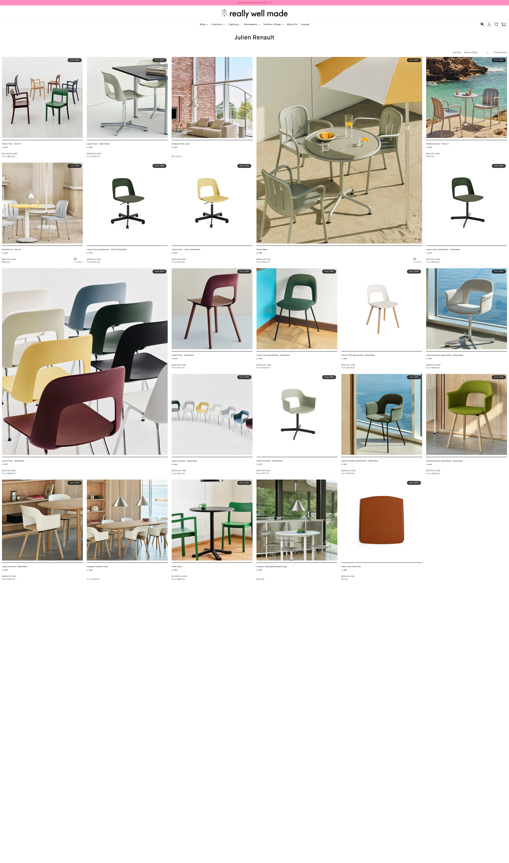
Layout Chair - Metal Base (18, 269)
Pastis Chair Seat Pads (355, 481)
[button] (204, 24)
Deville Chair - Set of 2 (16, 164)
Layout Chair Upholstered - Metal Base (280, 269)
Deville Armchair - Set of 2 (442, 58)
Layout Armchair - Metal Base (190, 375)
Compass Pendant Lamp (101, 481)
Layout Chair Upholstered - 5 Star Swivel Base (115, 164)
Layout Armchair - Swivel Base (275, 375)
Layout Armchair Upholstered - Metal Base (367, 375)
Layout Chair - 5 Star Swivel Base (192, 164)
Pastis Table (179, 481)
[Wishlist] (496, 24)
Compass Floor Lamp (184, 58)
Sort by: (457, 52)
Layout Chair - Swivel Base (103, 58)
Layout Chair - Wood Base (187, 269)
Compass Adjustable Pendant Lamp (278, 481)
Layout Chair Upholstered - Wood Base (365, 269)
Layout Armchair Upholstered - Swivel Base (453, 269)
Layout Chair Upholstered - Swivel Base (450, 164)
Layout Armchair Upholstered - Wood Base (452, 375)
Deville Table (264, 58)
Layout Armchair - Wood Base (20, 481)
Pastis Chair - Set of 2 (15, 58)
